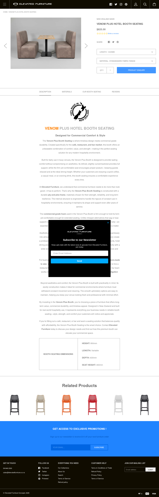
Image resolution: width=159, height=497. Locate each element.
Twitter (44, 471)
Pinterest (45, 478)
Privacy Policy (96, 475)
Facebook (45, 468)
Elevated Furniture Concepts (15, 493)
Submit (150, 470)
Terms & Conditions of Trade (101, 468)
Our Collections (63, 468)
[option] (46, 43)
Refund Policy (96, 471)
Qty (101, 70)
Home (5, 12)
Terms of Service (64, 478)
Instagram (45, 475)
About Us (61, 471)
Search (60, 475)
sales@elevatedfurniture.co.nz (14, 472)
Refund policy (63, 482)
